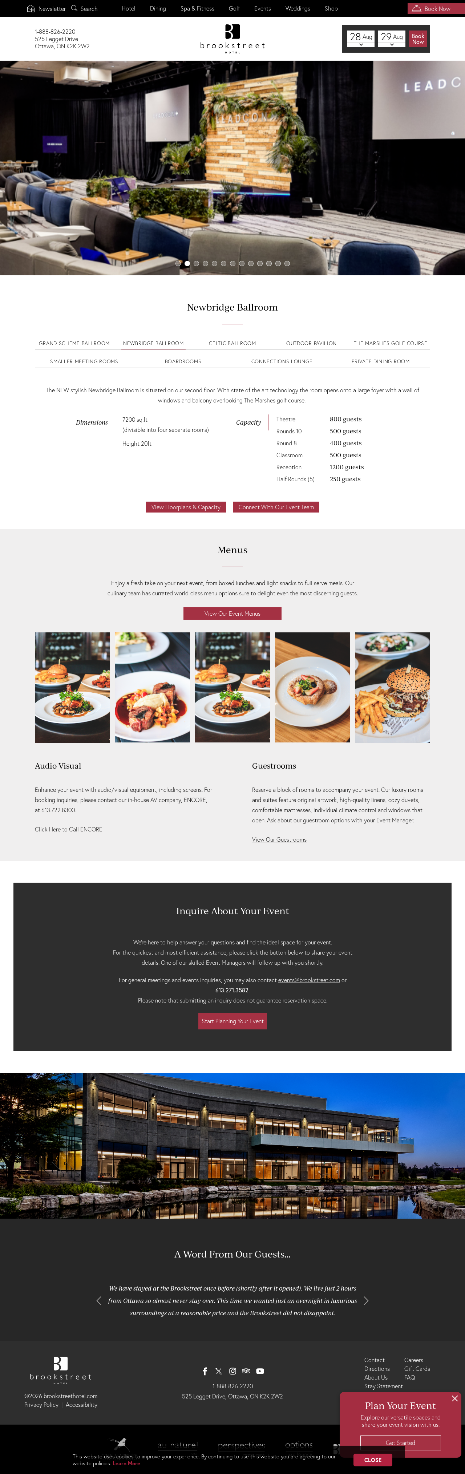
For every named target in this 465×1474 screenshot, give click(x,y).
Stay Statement (383, 1386)
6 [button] (223, 263)
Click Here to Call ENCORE (68, 829)
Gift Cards (417, 1368)
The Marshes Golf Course (391, 343)
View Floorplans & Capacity (186, 507)
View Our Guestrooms (279, 839)
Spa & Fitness (197, 8)
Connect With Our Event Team (276, 507)
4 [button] (205, 263)
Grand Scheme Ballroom (74, 343)
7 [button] (232, 263)
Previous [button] (99, 1301)
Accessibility (81, 1404)
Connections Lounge (282, 361)
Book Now (437, 8)
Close (372, 1460)
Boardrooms (183, 361)
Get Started (400, 1442)
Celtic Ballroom (232, 343)
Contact (374, 1360)
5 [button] (214, 263)
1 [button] (178, 263)
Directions (377, 1368)
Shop (331, 8)
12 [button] (278, 263)
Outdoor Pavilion (311, 343)
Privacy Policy (41, 1404)
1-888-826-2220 (233, 1386)
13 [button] (287, 263)
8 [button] (241, 263)
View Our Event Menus (232, 613)
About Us (376, 1377)
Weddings (298, 8)
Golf (234, 8)
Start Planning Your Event (233, 1021)
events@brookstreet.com (309, 980)
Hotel (129, 8)
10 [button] (260, 263)
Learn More (126, 1463)
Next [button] (366, 1301)
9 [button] (251, 263)
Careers (413, 1360)
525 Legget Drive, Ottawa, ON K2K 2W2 (232, 1396)
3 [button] (196, 263)
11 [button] (269, 263)
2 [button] (187, 263)
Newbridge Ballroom (153, 343)
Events (262, 8)
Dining (158, 8)
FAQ (409, 1377)
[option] (232, 168)
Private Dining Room (380, 361)
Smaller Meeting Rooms (84, 361)
